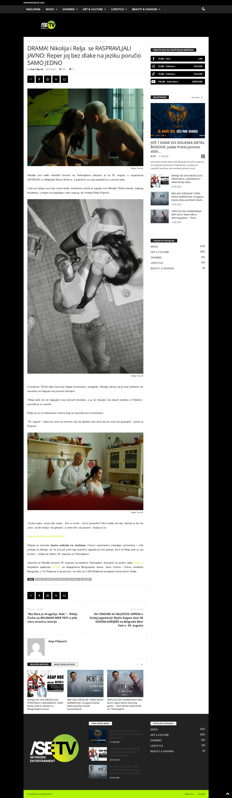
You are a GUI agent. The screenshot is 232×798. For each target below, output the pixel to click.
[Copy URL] (31, 79)
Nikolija (60, 579)
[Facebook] (39, 79)
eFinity (56, 567)
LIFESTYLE (117, 9)
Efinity (39, 579)
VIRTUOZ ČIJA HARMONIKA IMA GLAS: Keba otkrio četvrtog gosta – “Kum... (186, 214)
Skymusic (86, 579)
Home (29, 41)
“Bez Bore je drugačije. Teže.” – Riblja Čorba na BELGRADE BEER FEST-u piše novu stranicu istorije (52, 617)
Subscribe (197, 81)
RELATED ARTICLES (39, 664)
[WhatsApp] (47, 79)
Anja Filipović (36, 69)
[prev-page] (137, 664)
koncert (49, 579)
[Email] (64, 79)
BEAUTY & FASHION (144, 9)
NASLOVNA (33, 9)
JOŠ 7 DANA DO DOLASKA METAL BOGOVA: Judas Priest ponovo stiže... (178, 147)
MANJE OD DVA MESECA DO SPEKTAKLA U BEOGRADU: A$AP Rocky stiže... (186, 179)
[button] (203, 9)
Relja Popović (73, 579)
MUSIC (50, 9)
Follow (198, 66)
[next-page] (141, 664)
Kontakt (201, 794)
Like (200, 58)
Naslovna (189, 794)
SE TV (153, 156)
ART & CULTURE (93, 9)
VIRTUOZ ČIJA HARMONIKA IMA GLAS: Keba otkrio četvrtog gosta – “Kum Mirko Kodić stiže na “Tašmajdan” (124, 704)
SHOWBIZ (68, 9)
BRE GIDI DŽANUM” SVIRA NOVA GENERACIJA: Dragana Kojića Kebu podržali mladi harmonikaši (85, 704)
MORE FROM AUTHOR (64, 664)
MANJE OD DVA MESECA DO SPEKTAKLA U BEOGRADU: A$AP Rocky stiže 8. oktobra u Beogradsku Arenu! (45, 704)
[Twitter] (56, 79)
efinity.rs (138, 562)
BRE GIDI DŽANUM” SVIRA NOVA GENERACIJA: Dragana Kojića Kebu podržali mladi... (187, 197)
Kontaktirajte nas (34, 2)
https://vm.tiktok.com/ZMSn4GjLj (46, 536)
